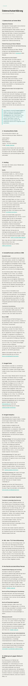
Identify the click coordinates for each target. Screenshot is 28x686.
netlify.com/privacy (6, 245)
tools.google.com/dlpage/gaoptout (10, 490)
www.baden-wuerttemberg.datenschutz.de (12, 649)
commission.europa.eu (11, 212)
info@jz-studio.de (10, 145)
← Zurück (4, 5)
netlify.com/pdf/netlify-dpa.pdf (18, 237)
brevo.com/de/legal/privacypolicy (10, 356)
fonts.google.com (6, 404)
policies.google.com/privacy (9, 407)
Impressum (18, 53)
